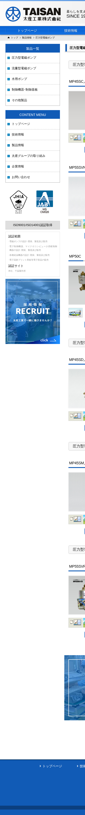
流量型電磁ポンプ (24, 68)
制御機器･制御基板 (25, 89)
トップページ (27, 30)
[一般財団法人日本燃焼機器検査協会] (18, 201)
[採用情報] (32, 343)
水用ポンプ (19, 79)
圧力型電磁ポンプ (24, 57)
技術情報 (18, 134)
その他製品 (19, 100)
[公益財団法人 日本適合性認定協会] (45, 201)
